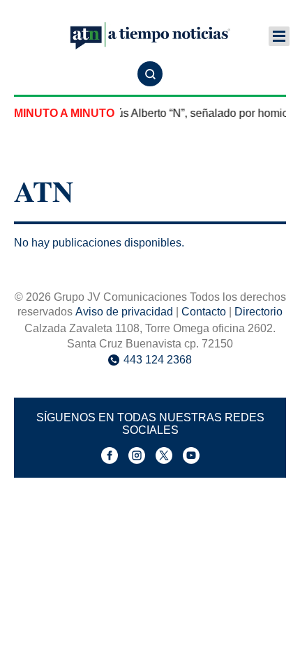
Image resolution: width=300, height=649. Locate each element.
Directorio (258, 312)
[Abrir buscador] (150, 73)
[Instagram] (136, 455)
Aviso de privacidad (124, 312)
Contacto (203, 312)
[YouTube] (191, 455)
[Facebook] (109, 455)
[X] (164, 455)
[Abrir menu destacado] (279, 36)
